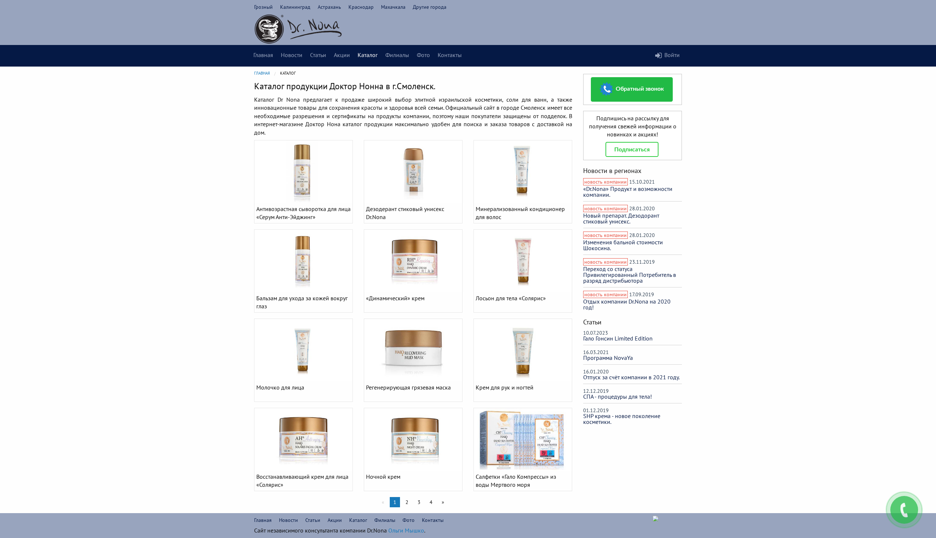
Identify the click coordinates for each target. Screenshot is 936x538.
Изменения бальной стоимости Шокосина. (623, 245)
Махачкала (393, 7)
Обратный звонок (639, 89)
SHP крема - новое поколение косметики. (621, 419)
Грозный (263, 7)
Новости (291, 55)
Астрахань (329, 7)
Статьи (318, 55)
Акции (342, 55)
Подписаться (632, 150)
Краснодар (361, 7)
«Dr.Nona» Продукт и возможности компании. (627, 191)
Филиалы (397, 55)
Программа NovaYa (608, 358)
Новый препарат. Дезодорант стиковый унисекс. (621, 218)
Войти (672, 55)
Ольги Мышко (406, 530)
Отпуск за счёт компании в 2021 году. (631, 377)
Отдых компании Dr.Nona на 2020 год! (627, 304)
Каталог (368, 55)
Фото (423, 55)
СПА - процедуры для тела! (617, 396)
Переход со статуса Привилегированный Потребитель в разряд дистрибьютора (629, 274)
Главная (263, 55)
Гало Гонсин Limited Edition (618, 338)
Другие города (429, 7)
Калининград (295, 7)
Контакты (450, 55)
